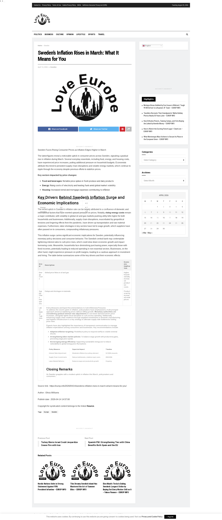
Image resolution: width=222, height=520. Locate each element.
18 (176, 218)
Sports (91, 34)
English (148, 46)
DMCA (79, 5)
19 (182, 218)
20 (145, 223)
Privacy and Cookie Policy (152, 517)
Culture (60, 34)
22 (157, 223)
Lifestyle (80, 34)
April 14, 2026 (43, 67)
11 (176, 212)
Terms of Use (56, 5)
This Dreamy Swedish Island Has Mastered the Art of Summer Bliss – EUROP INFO (83, 487)
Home (40, 46)
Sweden (46, 46)
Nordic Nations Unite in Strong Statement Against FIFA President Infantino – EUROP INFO (52, 487)
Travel (101, 34)
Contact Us (37, 5)
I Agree (170, 517)
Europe (46, 412)
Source (90, 406)
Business (49, 34)
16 (164, 218)
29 (157, 229)
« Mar (144, 233)
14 (151, 218)
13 (145, 218)
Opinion (69, 34)
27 (145, 229)
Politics (38, 34)
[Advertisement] (125, 19)
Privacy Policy (46, 5)
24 (170, 223)
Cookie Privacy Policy (69, 5)
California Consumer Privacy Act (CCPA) (94, 5)
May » (150, 233)
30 (164, 229)
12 (182, 212)
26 (182, 223)
